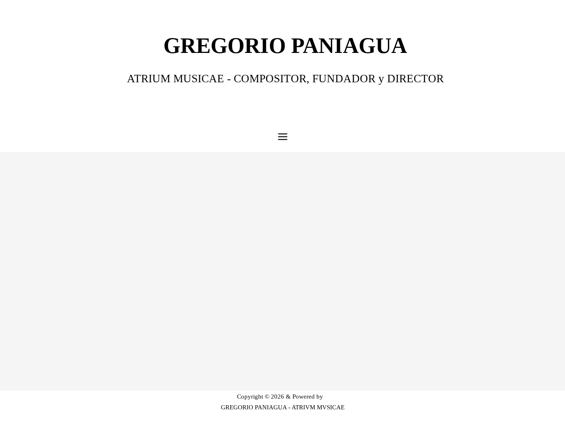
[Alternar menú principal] (282, 136)
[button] (263, 362)
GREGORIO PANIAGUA (285, 45)
